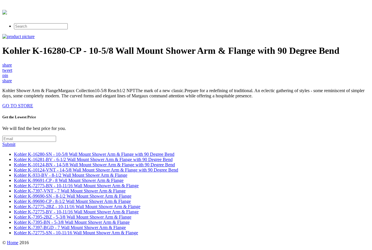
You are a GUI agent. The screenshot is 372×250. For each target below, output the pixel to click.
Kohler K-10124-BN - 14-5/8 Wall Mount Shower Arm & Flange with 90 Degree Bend (94, 164)
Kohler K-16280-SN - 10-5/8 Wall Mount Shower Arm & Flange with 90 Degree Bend (94, 154)
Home (12, 242)
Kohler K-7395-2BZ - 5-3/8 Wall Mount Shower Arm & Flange (72, 217)
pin (5, 75)
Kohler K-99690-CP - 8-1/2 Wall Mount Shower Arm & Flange (72, 201)
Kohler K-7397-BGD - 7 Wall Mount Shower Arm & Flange (70, 227)
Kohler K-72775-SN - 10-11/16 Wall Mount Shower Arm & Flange (76, 232)
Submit (8, 144)
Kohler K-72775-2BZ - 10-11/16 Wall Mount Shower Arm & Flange (77, 206)
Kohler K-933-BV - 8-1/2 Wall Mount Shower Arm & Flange (70, 175)
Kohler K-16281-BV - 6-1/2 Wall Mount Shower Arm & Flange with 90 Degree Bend (93, 159)
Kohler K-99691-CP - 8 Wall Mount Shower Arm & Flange (69, 180)
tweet (7, 70)
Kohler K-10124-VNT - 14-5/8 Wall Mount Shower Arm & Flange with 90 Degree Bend (96, 169)
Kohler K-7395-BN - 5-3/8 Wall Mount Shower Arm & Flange (72, 222)
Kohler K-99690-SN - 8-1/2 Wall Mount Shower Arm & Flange (72, 196)
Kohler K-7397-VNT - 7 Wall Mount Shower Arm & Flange (70, 190)
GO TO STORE (17, 105)
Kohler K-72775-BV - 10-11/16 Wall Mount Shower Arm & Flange (76, 211)
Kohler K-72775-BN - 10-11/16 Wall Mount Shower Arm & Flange (76, 185)
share (7, 65)
